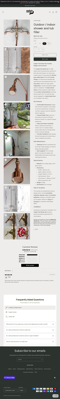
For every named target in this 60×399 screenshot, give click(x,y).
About (14, 369)
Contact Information (28, 372)
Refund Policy (29, 369)
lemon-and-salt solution (41, 149)
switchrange (9, 395)
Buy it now (45, 59)
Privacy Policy (47, 369)
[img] (8, 275)
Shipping (36, 38)
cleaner (47, 147)
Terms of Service (38, 369)
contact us (47, 1)
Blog (49, 199)
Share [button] (36, 229)
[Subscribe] (41, 359)
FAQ (36, 372)
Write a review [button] (30, 265)
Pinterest (36, 201)
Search (10, 369)
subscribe (22, 2)
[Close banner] (58, 2)
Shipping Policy (21, 369)
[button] (3, 12)
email (42, 111)
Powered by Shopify (16, 395)
